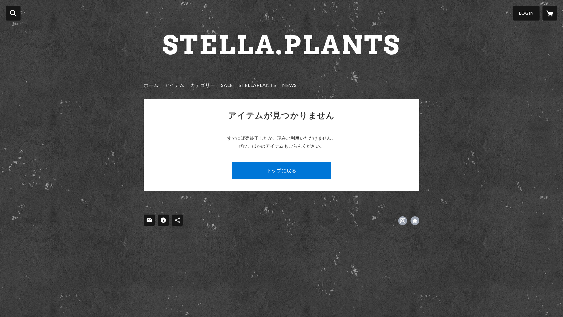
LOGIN (526, 13)
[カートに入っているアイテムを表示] (549, 13)
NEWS (289, 85)
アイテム (174, 85)
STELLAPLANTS (257, 85)
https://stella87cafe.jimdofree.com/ (415, 220)
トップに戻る (281, 170)
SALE (227, 85)
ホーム (151, 85)
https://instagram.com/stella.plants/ (402, 220)
